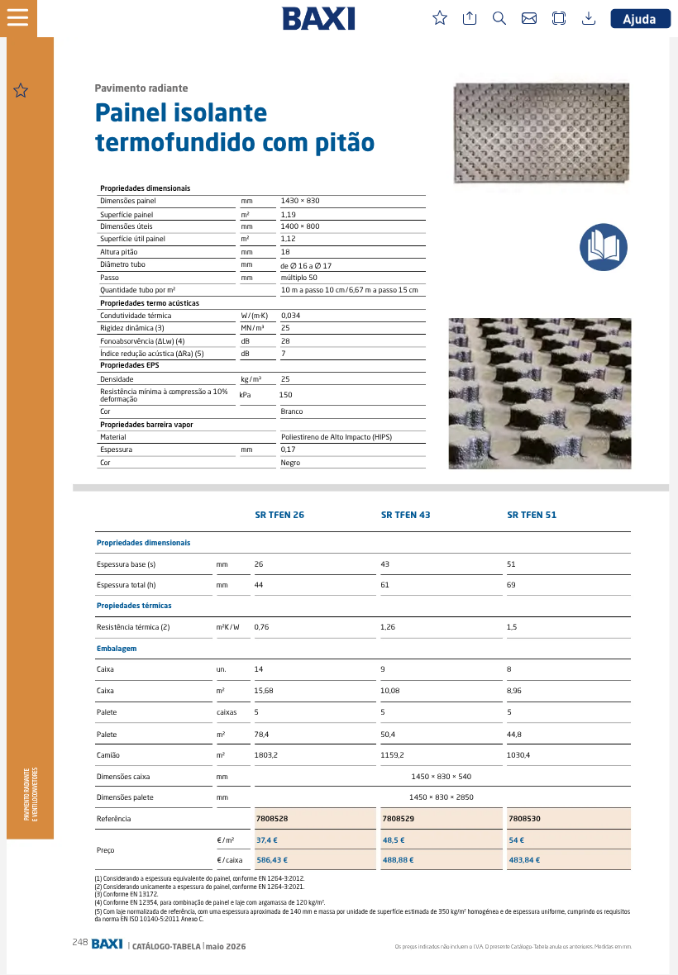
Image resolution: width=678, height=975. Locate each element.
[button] (25, 18)
